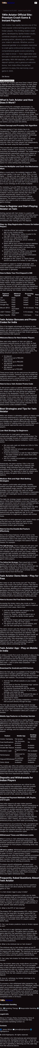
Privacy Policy (12, 1018)
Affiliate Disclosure (15, 1020)
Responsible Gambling (27, 1008)
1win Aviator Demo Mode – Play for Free (18, 89)
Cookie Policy (23, 1018)
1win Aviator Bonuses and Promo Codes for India (18, 85)
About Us (3, 1018)
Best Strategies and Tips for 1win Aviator (18, 87)
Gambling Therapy (10, 1008)
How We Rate (27, 1020)
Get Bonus (5, 76)
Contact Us (20, 1022)
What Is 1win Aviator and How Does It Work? (16, 82)
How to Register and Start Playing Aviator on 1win (18, 83)
